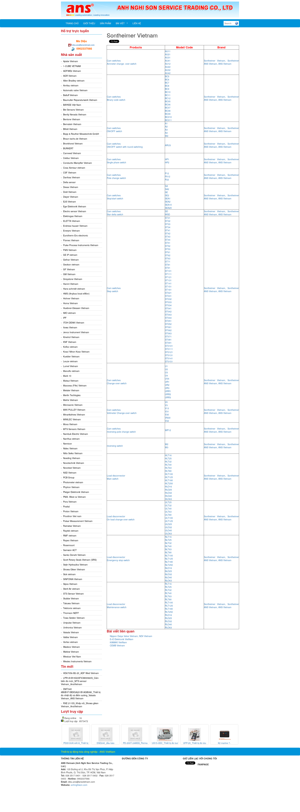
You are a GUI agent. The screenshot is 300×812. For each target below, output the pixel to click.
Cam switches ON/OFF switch (114, 129)
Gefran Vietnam (71, 259)
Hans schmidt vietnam (74, 288)
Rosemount (69, 545)
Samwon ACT (70, 550)
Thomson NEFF (71, 613)
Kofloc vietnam (70, 346)
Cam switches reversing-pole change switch (121, 430)
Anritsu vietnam (70, 85)
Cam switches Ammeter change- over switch (121, 62)
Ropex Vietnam (70, 540)
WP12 (168, 430)
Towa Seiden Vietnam (74, 617)
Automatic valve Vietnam (75, 90)
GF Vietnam (69, 269)
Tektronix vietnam (72, 608)
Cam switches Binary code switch (116, 98)
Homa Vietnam (70, 303)
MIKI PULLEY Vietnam (74, 409)
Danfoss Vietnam (71, 177)
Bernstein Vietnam (72, 124)
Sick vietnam (69, 574)
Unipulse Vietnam (71, 622)
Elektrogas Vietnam (72, 216)
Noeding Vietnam (71, 458)
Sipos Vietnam (70, 583)
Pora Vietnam (70, 501)
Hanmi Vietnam (70, 283)
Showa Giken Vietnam (74, 569)
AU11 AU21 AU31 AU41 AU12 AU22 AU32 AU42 (167, 62)
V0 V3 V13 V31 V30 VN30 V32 (167, 411)
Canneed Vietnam (72, 153)
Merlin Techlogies (71, 395)
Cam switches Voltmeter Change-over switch (122, 411)
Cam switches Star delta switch (115, 213)
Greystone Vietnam (72, 279)
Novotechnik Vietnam (73, 462)
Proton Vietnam (70, 511)
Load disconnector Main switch (116, 477)
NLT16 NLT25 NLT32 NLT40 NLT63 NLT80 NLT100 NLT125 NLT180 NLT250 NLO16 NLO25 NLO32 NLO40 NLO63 (169, 558)
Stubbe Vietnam (71, 598)
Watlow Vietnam (71, 651)
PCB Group (68, 477)
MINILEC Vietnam (72, 419)
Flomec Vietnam (71, 240)
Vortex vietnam (70, 642)
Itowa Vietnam (70, 327)
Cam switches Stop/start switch (115, 197)
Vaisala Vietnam (71, 632)
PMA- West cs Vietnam (74, 496)
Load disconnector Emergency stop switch (118, 558)
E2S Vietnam (69, 201)
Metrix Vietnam (70, 400)
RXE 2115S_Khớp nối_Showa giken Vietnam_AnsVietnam (79, 705)
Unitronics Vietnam (72, 627)
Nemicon (67, 443)
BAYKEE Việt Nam (72, 104)
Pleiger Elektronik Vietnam (76, 492)
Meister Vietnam (71, 390)
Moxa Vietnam (70, 424)
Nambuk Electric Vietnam (75, 433)
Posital (66, 506)
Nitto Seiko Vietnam (72, 453)
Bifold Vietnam (70, 129)
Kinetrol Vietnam (71, 337)
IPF (65, 317)
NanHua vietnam (71, 438)
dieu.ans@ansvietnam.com (83, 45)
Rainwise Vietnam (72, 525)
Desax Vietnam (70, 187)
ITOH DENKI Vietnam (73, 322)
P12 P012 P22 (167, 176)
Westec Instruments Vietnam (77, 661)
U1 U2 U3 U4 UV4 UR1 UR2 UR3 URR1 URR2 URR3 (168, 382)
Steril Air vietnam (71, 588)
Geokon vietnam (71, 264)
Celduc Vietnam (71, 158)
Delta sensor (69, 182)
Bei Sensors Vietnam (73, 109)
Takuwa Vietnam (71, 603)
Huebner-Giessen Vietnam (76, 308)
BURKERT (68, 148)
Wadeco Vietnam (71, 646)
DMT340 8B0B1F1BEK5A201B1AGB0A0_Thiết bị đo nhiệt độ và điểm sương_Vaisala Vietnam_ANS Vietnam (80, 693)
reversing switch (115, 445)
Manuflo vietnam (71, 371)
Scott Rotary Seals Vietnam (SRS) (80, 559)
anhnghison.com (79, 784)
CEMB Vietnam (117, 645)
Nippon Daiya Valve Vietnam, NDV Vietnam (131, 636)
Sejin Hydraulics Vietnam (75, 564)
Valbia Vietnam (70, 637)
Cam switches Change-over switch (117, 382)
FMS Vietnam (70, 250)
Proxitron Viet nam (72, 516)
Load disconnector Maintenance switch (116, 605)
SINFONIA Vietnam (72, 579)
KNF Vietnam (69, 341)
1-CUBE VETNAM (72, 66)
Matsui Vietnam (70, 380)
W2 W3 (166, 446)
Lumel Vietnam (70, 366)
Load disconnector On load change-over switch (121, 518)
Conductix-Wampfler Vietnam (77, 162)
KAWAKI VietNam (118, 642)
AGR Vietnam (70, 75)
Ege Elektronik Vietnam (74, 206)
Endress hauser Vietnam (75, 225)
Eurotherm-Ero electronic (75, 235)
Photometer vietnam (73, 482)
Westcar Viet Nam (72, 656)
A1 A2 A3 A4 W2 (166, 129)
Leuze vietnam (70, 361)
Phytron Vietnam (71, 487)
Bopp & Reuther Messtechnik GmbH (81, 133)
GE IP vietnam (70, 254)
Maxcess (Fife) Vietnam (75, 385)
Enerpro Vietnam (71, 230)
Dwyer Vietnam (70, 196)
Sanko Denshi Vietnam (74, 554)
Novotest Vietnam (72, 467)
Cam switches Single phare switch (116, 161)
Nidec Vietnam (70, 448)
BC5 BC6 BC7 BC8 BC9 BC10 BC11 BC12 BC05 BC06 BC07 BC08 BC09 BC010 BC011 (168, 98)
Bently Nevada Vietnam (74, 114)
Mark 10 (67, 375)
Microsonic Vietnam (72, 404)
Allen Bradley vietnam (74, 80)
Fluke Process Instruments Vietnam (80, 245)
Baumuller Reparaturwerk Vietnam (80, 99)
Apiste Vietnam (70, 61)
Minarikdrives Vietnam (74, 414)
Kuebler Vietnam (71, 356)
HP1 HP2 (167, 161)
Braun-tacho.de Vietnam (75, 138)
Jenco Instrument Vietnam (76, 332)
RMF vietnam (69, 535)
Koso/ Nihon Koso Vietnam (76, 351)
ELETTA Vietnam (71, 220)
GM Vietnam (69, 274)
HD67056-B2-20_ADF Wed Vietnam (81, 673)
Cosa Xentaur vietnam (74, 167)
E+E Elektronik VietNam (121, 639)
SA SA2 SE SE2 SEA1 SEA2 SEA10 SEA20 (168, 196)
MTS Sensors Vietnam (74, 429)
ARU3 (168, 145)
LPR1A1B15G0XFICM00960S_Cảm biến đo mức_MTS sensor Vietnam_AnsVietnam (80, 681)
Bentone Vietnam (71, 119)
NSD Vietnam (69, 472)
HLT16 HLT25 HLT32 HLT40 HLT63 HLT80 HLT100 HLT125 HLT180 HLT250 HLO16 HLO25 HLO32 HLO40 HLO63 (169, 477)
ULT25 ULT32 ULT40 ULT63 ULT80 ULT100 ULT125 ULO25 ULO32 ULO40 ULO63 (169, 518)
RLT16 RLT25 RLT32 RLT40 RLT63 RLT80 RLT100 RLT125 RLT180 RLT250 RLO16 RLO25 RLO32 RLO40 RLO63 (169, 605)
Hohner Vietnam (71, 298)
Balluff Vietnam (70, 95)
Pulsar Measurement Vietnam (77, 521)
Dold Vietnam (69, 191)
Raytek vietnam (70, 530)
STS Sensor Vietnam (73, 593)
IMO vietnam (69, 312)
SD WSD (167, 213)
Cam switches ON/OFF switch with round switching (125, 145)
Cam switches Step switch (114, 289)
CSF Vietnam (69, 172)
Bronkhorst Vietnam (73, 143)
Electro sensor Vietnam (74, 211)
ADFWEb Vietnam (72, 70)
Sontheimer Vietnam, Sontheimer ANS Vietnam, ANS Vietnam (221, 62)
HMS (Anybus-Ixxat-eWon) (76, 293)
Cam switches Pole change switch (116, 176)
